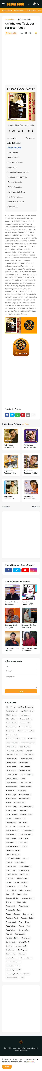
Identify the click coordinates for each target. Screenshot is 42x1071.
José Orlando (11, 838)
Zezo (22, 978)
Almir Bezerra (24, 715)
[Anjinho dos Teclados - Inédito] (31, 461)
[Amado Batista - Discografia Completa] (12, 592)
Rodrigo (9, 934)
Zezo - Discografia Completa (11, 649)
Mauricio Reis (24, 870)
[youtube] (25, 570)
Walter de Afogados (13, 962)
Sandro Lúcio (11, 942)
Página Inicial (7, 10)
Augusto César (11, 735)
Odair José (10, 894)
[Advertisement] (21, 59)
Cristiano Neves (11, 779)
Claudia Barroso (24, 771)
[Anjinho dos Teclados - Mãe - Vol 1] (31, 436)
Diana (23, 779)
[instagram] (33, 570)
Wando (26, 974)
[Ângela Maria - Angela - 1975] (29, 592)
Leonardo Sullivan (12, 850)
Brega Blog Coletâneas (14, 751)
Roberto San (10, 930)
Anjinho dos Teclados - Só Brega (9, 472)
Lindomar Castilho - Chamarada (29, 626)
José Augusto (11, 834)
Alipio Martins (11, 715)
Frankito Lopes (11, 810)
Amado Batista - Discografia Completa (11, 603)
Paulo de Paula (20, 902)
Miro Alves (10, 878)
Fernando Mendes (26, 806)
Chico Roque (10, 771)
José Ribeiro (23, 838)
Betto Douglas (24, 747)
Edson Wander (25, 787)
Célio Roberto (25, 767)
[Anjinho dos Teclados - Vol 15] (11, 487)
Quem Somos (19, 10)
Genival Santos (11, 814)
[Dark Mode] (29, 4)
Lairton (24, 846)
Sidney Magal (24, 942)
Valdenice (22, 954)
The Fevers (10, 950)
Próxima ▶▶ (30, 138)
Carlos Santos (24, 763)
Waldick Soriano (12, 958)
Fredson (23, 810)
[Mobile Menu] (3, 4)
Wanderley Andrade (13, 970)
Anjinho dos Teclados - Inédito (31, 472)
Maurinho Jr (24, 874)
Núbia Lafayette (25, 890)
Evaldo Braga (11, 794)
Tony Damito (10, 954)
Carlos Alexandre (26, 759)
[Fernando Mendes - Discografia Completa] (29, 638)
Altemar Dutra (11, 719)
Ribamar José (11, 922)
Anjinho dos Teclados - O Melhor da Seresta (9, 446)
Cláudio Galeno (11, 775)
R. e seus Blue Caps (13, 910)
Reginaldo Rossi (12, 918)
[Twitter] (12, 415)
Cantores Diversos (12, 755)
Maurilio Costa (11, 874)
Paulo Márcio (11, 906)
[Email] (28, 415)
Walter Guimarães (12, 966)
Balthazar (31, 739)
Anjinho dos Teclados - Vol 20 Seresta (30, 498)
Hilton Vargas (20, 818)
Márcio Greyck (11, 866)
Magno (25, 858)
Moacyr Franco (22, 878)
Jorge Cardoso (23, 826)
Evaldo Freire (11, 798)
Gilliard (8, 818)
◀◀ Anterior (12, 138)
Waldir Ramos (26, 958)
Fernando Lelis (19, 802)
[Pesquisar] (39, 4)
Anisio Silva (10, 731)
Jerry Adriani (10, 826)
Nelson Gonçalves (20, 882)
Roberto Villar (24, 930)
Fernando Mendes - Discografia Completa (29, 649)
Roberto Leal (10, 926)
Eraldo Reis (22, 791)
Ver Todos (25, 424)
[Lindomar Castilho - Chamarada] (29, 615)
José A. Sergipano (12, 830)
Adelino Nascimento (25, 707)
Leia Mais (30, 1062)
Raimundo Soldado (13, 914)
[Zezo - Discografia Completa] (12, 638)
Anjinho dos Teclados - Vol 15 (10, 498)
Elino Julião (10, 791)
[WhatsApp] (17, 415)
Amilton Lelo (25, 723)
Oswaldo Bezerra (27, 898)
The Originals (22, 950)
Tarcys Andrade (20, 946)
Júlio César (23, 842)
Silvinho (9, 946)
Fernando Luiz (11, 806)
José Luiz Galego (25, 834)
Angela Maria (11, 727)
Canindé (29, 751)
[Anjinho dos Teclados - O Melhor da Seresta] (11, 436)
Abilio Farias (10, 707)
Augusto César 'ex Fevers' (15, 739)
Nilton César (22, 886)
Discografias (31, 10)
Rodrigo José (19, 934)
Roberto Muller (24, 926)
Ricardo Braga (24, 922)
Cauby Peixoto (11, 767)
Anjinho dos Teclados (23, 19)
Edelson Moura (11, 787)
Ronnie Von (26, 938)
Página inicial (9, 19)
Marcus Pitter (11, 870)
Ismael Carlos (11, 822)
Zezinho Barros (11, 978)
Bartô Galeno (11, 747)
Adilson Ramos (11, 711)
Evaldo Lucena (24, 798)
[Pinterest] (22, 415)
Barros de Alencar (28, 743)
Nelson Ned (10, 886)
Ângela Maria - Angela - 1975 (27, 603)
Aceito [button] (7, 1066)
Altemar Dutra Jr (26, 719)
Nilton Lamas (11, 890)
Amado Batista (11, 723)
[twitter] (17, 570)
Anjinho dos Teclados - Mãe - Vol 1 (30, 446)
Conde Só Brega (26, 775)
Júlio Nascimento (12, 846)
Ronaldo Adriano (12, 938)
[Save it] (36, 33)
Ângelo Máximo (24, 727)
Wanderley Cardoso (13, 974)
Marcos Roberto (25, 866)
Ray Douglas (28, 914)
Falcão (8, 802)
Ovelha (8, 902)
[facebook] (8, 570)
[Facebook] (7, 415)
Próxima (35, 506)
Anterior (7, 506)
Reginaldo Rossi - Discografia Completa (11, 626)
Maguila (9, 862)
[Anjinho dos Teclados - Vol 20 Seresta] (31, 487)
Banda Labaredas (12, 743)
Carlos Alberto (11, 759)
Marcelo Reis (19, 862)
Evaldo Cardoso (24, 794)
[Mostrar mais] (33, 415)
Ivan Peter (23, 822)
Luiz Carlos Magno (13, 858)
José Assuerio (27, 830)
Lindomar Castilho (12, 854)
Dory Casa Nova (25, 783)
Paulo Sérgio (23, 906)
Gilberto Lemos (26, 814)
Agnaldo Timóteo (27, 711)
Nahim (8, 882)
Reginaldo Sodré (27, 918)
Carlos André (11, 763)
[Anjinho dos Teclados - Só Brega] (11, 461)
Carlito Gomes (28, 755)
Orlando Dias (22, 894)
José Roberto (11, 842)
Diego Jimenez (11, 783)
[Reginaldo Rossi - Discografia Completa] (12, 615)
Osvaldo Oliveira (12, 898)
